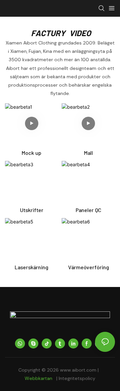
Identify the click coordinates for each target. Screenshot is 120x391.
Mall (88, 153)
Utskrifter (31, 210)
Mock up (31, 153)
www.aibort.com (79, 370)
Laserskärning (31, 267)
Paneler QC (88, 210)
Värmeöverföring (88, 267)
